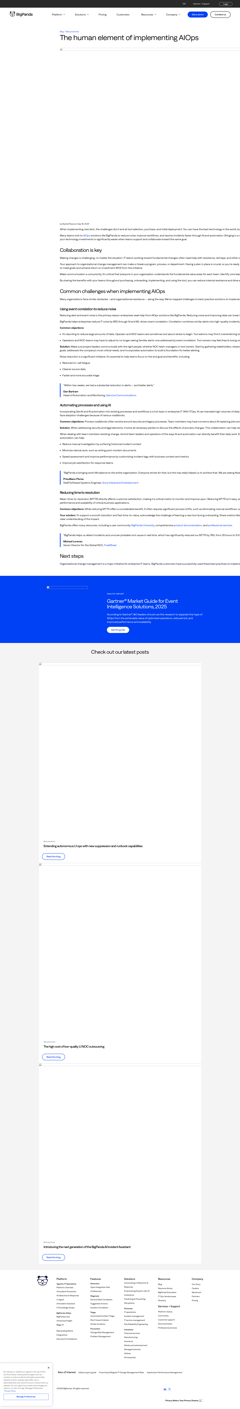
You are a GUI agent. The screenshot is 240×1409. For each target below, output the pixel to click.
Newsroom (197, 1292)
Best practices (72, 31)
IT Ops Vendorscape (167, 1296)
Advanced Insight (64, 1321)
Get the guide (118, 630)
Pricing (103, 14)
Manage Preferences (26, 1397)
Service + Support (201, 4)
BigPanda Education (167, 1292)
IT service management (134, 1320)
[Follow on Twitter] (170, 1390)
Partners (196, 1296)
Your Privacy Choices (189, 1400)
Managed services (132, 1349)
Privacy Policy (10, 1391)
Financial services (132, 1333)
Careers (195, 1288)
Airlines (127, 1353)
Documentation (165, 1324)
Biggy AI (60, 1325)
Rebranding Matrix (65, 1331)
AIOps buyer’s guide (87, 1372)
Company (171, 14)
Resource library (165, 1288)
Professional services (167, 1328)
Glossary (162, 1300)
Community (163, 1316)
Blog (62, 31)
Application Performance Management (164, 1372)
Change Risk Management (102, 1332)
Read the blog (54, 856)
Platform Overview (65, 1287)
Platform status (165, 1312)
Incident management (134, 1316)
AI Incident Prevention (66, 1291)
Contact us (220, 14)
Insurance (128, 1341)
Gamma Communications (121, 395)
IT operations (130, 1312)
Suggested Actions (99, 1303)
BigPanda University (142, 525)
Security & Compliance (67, 1339)
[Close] (49, 1368)
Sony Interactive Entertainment (120, 482)
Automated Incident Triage (102, 1316)
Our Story (196, 1284)
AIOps (86, 235)
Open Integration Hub (100, 1287)
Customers (124, 14)
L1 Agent (60, 1299)
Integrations (62, 1335)
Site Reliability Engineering (136, 1324)
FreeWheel (110, 545)
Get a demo (198, 14)
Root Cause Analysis (99, 1320)
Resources (147, 14)
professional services (220, 525)
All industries (130, 1357)
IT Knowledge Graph (66, 1308)
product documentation (188, 525)
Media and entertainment (135, 1345)
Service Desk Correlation (101, 1299)
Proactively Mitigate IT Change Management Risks (121, 1372)
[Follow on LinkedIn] (165, 1390)
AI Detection (96, 1291)
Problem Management (100, 1336)
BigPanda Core (63, 1317)
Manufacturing (131, 1337)
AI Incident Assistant (66, 1303)
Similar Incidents (97, 1324)
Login (225, 4)
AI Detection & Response (68, 1295)
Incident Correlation (99, 1308)
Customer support (166, 1320)
